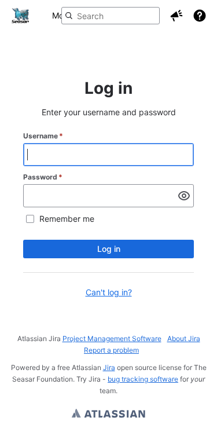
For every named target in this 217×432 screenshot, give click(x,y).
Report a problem (111, 350)
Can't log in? (109, 292)
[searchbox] (110, 16)
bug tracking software (143, 379)
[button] (176, 15)
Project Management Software (111, 338)
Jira (109, 367)
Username (43, 135)
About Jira (183, 338)
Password (42, 177)
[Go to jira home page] (20, 15)
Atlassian (108, 414)
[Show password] (184, 195)
